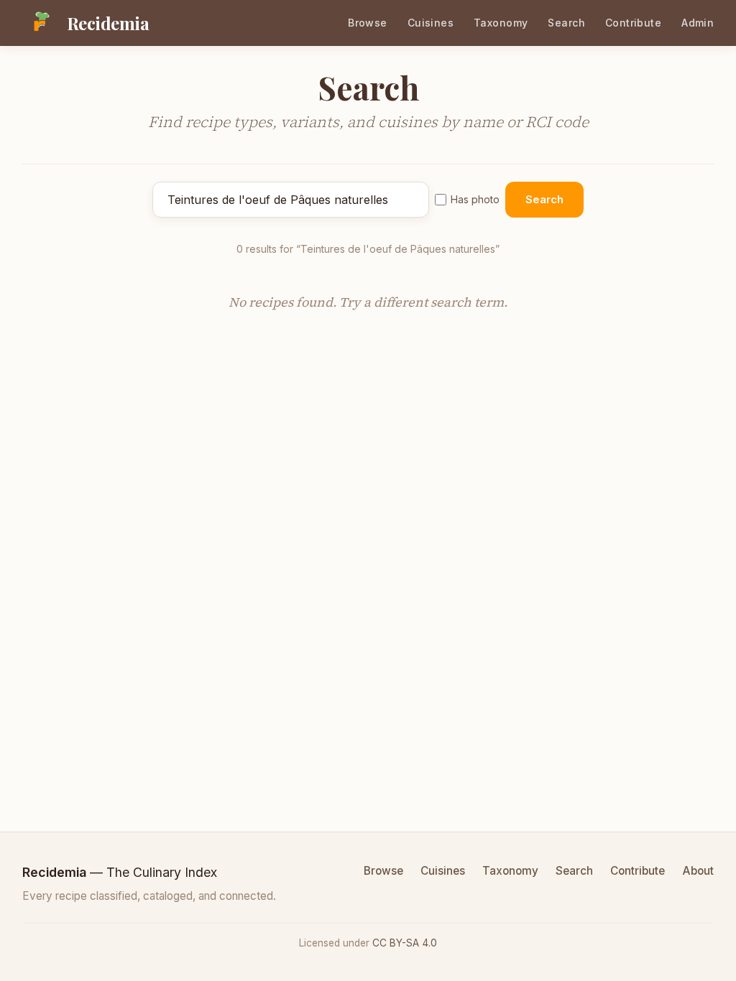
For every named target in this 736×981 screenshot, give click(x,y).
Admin (697, 23)
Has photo (475, 199)
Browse (367, 23)
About (698, 871)
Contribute (633, 23)
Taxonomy (501, 23)
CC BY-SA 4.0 (404, 943)
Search (566, 23)
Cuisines (431, 23)
